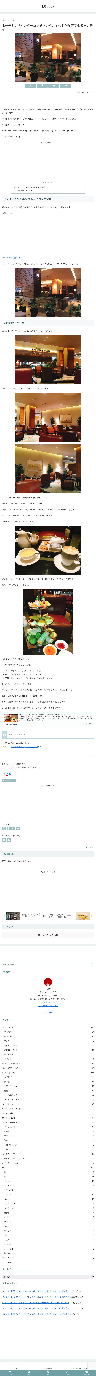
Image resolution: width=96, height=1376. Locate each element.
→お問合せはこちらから (48, 1006)
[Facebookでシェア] (42, 86)
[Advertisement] (48, 100)
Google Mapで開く (10, 258)
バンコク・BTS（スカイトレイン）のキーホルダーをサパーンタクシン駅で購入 (35, 1291)
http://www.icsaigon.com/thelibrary (25, 747)
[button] (92, 964)
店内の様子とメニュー (24, 191)
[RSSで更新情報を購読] (9, 840)
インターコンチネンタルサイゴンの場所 (30, 187)
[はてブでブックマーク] (53, 86)
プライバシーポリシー (79, 1368)
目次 (45, 182)
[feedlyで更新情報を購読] (4, 840)
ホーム (16, 1368)
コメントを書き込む (48, 935)
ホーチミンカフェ (10, 780)
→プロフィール (48, 1002)
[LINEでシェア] (65, 86)
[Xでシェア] (30, 86)
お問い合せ (48, 1368)
